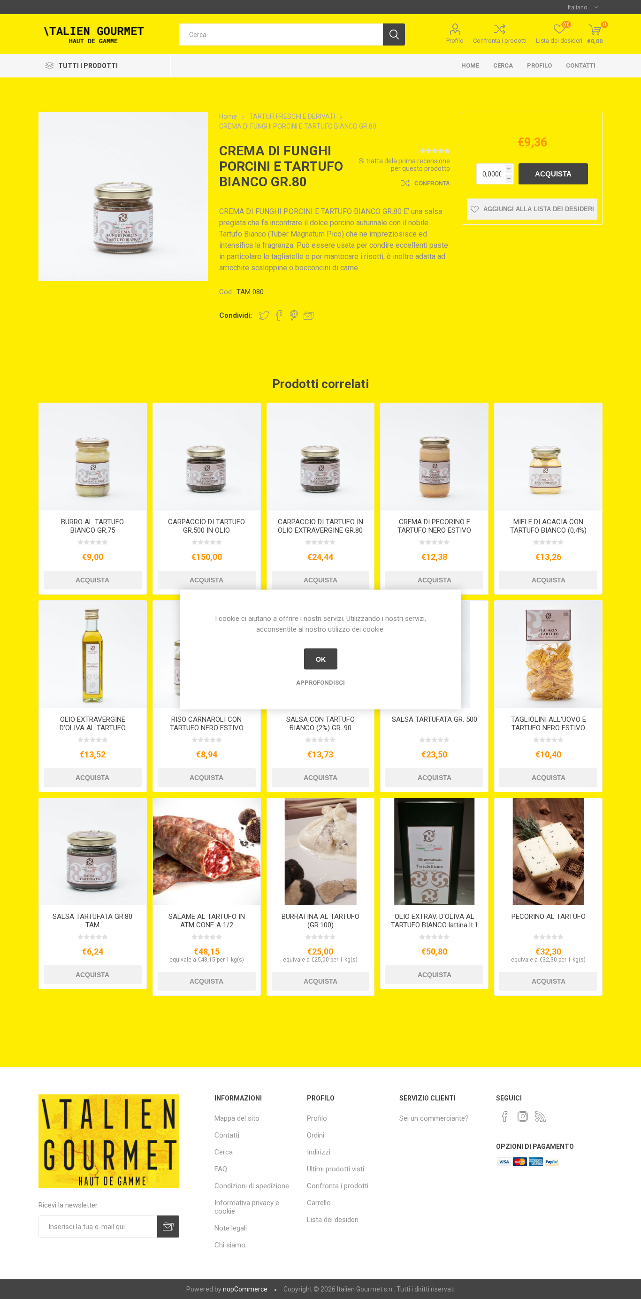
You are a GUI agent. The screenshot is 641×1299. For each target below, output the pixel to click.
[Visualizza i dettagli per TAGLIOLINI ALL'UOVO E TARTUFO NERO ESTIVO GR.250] (548, 654)
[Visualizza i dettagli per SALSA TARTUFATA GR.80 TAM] (92, 852)
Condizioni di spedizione (251, 1186)
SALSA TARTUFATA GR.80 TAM (92, 920)
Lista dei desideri (333, 1219)
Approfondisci (320, 682)
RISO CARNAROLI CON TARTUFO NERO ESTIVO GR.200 (207, 728)
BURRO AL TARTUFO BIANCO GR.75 (92, 526)
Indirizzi (318, 1152)
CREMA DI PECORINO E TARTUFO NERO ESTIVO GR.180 (434, 530)
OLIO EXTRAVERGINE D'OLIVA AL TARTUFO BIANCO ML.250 (93, 728)
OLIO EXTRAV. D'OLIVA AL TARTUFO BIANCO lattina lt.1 (434, 920)
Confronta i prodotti (500, 40)
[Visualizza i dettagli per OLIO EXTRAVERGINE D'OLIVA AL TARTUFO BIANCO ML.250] (92, 654)
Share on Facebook (279, 315)
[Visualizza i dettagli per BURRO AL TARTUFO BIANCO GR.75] (92, 457)
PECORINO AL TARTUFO (548, 916)
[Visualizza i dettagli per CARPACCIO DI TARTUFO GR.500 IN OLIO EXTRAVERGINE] (206, 457)
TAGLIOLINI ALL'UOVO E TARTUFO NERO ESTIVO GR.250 (548, 728)
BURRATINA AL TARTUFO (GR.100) (320, 920)
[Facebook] (504, 1116)
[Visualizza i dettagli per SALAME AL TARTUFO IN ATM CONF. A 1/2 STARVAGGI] (206, 852)
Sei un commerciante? (434, 1118)
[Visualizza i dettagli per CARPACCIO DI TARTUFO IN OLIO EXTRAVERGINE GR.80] (320, 457)
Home (470, 65)
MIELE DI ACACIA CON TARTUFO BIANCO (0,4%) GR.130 (548, 530)
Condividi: (235, 315)
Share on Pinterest (294, 315)
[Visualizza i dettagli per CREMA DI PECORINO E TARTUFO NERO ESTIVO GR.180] (434, 457)
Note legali (230, 1228)
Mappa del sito (236, 1118)
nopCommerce (245, 1289)
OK (321, 659)
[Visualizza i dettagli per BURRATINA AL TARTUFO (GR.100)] (320, 852)
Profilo (455, 40)
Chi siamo (229, 1245)
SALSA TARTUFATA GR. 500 (434, 719)
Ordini (315, 1135)
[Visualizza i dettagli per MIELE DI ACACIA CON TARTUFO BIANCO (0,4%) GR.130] (548, 457)
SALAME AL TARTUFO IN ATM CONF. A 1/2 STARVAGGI (206, 925)
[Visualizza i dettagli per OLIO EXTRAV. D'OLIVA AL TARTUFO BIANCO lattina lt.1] (434, 852)
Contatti (580, 65)
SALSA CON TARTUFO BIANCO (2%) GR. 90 (320, 723)
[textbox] (281, 34)
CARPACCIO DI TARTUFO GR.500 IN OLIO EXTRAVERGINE (206, 530)
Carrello (319, 1203)
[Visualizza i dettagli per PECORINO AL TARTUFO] (548, 852)
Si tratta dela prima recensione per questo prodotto (404, 164)
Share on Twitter (264, 315)
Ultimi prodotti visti (335, 1169)
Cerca (503, 65)
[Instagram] (522, 1116)
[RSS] (540, 1116)
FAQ (220, 1169)
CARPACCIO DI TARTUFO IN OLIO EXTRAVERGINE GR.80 (320, 526)
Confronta (432, 183)
